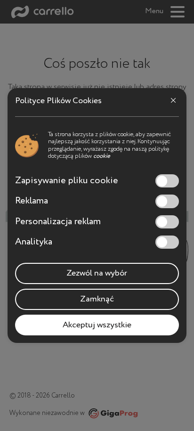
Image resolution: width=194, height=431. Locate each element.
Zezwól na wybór (97, 273)
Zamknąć (97, 299)
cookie (101, 156)
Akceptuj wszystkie (97, 325)
